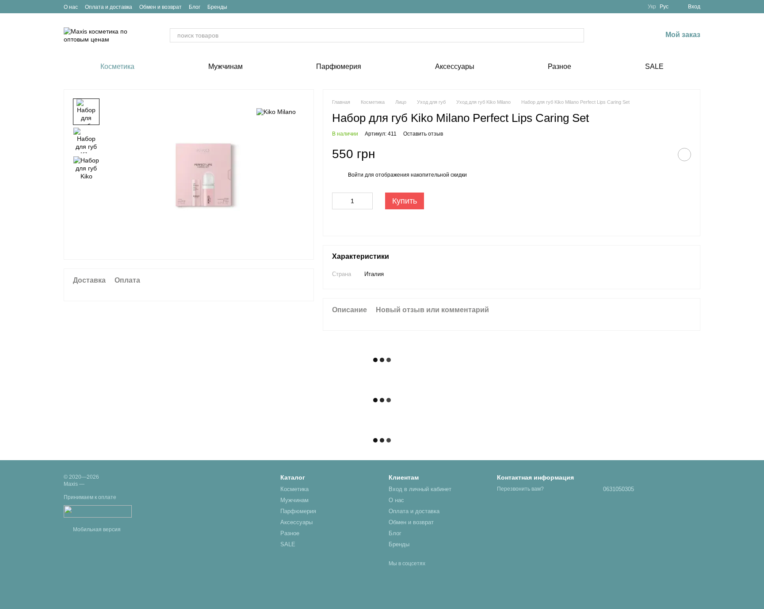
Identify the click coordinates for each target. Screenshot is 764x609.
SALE (654, 66)
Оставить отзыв (423, 134)
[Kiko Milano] (276, 111)
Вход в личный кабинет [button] (420, 489)
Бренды (217, 7)
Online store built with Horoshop (98, 591)
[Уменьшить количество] (338, 201)
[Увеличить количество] (366, 201)
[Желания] (632, 35)
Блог (194, 7)
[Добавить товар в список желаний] (684, 154)
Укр (652, 6)
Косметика (117, 66)
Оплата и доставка (108, 7)
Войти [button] (355, 175)
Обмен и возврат (160, 7)
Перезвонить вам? (520, 489)
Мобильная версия (96, 529)
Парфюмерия (338, 66)
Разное (559, 66)
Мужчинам (225, 66)
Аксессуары (454, 66)
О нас (71, 7)
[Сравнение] (609, 35)
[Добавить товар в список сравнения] (662, 154)
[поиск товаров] (577, 35)
